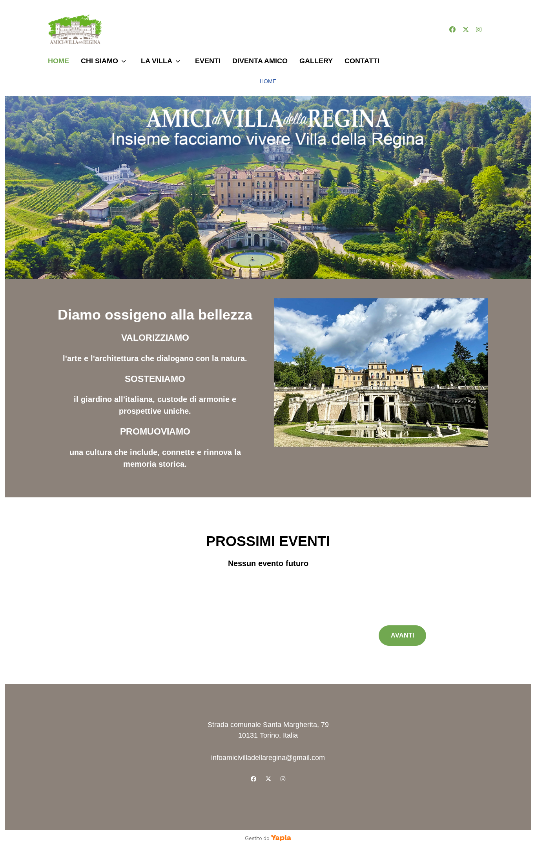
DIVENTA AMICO (260, 61)
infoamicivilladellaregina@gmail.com (268, 758)
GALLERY (316, 61)
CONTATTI (362, 61)
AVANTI (402, 635)
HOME (58, 61)
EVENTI (208, 61)
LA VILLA (156, 61)
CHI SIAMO (99, 61)
